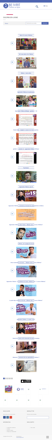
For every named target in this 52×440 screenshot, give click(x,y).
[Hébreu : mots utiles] (26, 82)
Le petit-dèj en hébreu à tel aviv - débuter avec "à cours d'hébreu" (26, 300)
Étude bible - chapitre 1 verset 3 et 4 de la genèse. (26, 130)
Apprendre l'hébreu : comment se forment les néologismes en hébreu (26, 205)
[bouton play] (12, 43)
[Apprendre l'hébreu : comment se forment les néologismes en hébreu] (26, 214)
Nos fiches (29, 12)
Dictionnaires (16, 12)
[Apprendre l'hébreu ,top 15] (26, 195)
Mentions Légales (10, 430)
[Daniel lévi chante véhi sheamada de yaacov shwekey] (26, 347)
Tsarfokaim (26, 168)
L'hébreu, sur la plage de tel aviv (26, 243)
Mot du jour (3, 12)
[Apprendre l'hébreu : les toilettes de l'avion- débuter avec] (26, 290)
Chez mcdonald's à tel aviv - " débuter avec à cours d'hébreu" (26, 262)
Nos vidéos (9, 12)
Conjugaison (23, 12)
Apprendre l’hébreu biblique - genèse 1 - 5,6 (26, 111)
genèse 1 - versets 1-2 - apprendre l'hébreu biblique (26, 149)
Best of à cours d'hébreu (26, 35)
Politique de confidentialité (11, 431)
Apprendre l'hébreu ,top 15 (26, 186)
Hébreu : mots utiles (26, 73)
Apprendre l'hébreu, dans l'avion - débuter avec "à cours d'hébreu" (26, 224)
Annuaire (49, 12)
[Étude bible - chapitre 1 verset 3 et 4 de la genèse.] (26, 138)
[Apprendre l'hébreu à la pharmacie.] (26, 100)
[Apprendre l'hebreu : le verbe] (26, 328)
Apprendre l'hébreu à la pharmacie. (26, 92)
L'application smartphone (11, 427)
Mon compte (33, 427)
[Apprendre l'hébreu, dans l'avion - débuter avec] (26, 233)
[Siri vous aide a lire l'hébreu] (26, 63)
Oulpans (42, 12)
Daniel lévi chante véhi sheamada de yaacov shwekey (26, 338)
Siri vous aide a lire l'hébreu (26, 54)
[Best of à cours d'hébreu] (26, 44)
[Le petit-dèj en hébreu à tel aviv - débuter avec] (26, 309)
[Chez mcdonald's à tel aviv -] (26, 271)
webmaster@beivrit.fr (20, 437)
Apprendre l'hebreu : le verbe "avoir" (26, 319)
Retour (6, 23)
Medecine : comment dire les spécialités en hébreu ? (26, 357)
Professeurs (35, 12)
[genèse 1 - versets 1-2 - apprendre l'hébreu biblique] (26, 157)
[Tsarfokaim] (26, 176)
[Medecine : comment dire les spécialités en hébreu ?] (26, 366)
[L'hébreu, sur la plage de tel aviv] (26, 252)
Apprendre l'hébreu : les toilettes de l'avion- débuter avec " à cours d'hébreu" (26, 281)
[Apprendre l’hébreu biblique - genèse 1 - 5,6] (26, 119)
